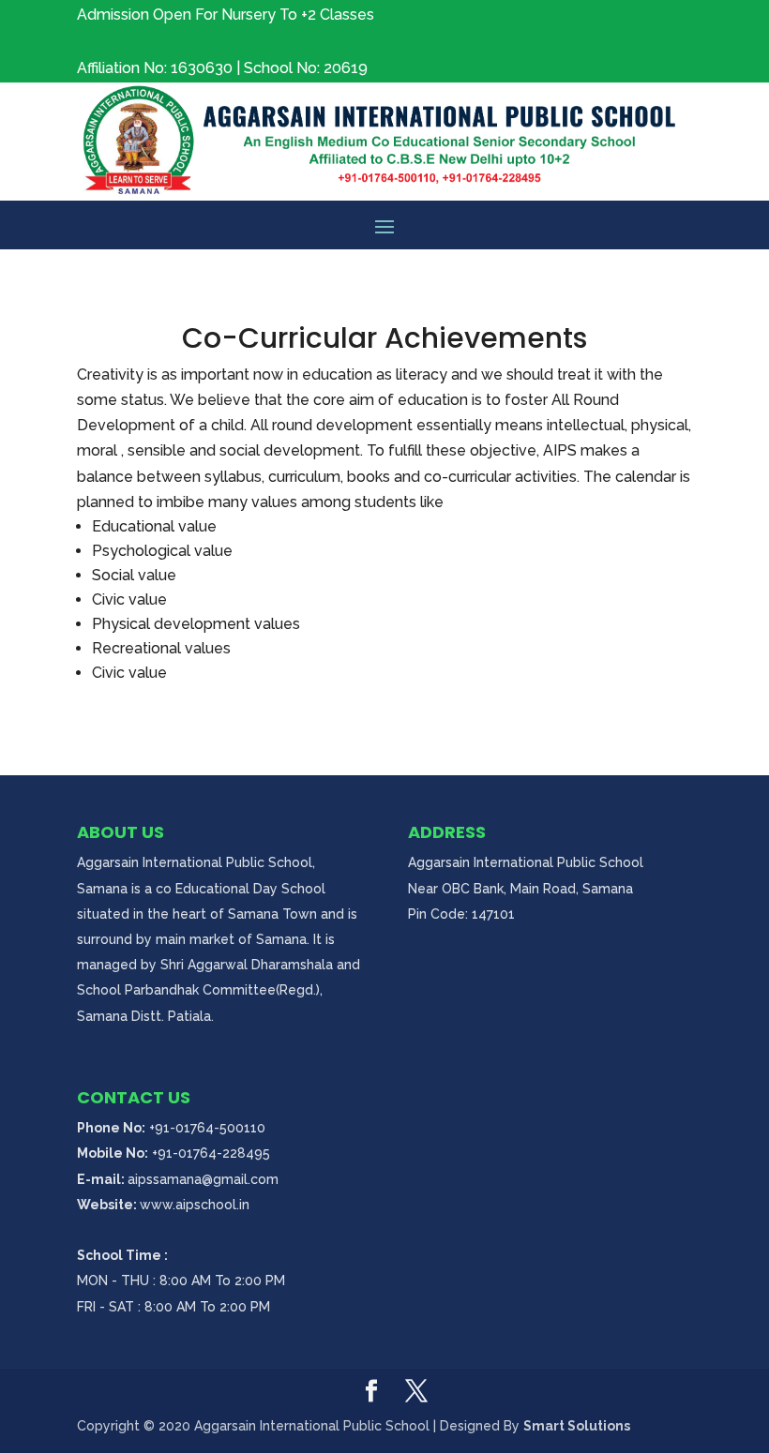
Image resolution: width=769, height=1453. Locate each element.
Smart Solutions (576, 1425)
